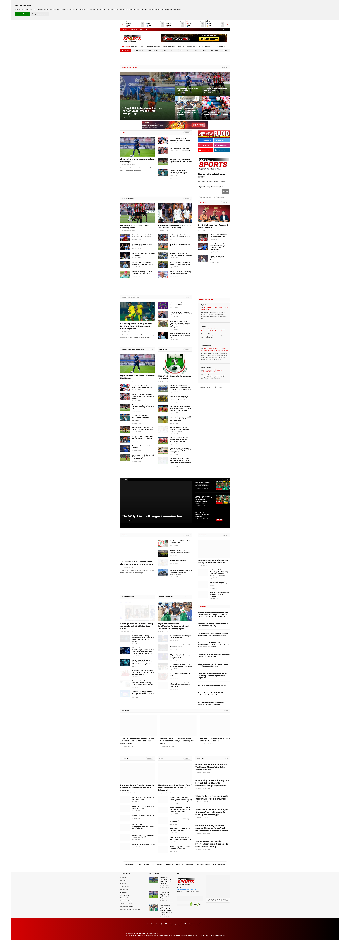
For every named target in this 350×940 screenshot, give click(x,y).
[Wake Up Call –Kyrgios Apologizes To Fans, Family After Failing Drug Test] (163, 656)
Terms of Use (124, 886)
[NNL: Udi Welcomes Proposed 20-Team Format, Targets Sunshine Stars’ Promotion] (163, 419)
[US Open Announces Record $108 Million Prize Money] (163, 647)
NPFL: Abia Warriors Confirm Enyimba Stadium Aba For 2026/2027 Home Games (179, 439)
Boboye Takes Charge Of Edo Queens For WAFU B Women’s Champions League (179, 429)
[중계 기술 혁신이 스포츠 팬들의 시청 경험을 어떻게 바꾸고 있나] (125, 799)
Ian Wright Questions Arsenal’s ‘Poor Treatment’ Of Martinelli (180, 236)
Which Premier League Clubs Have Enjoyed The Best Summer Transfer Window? (181, 572)
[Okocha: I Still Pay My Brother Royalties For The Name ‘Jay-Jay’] (163, 314)
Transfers (180, 46)
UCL (181, 50)
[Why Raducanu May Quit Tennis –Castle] (163, 676)
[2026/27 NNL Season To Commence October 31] (175, 364)
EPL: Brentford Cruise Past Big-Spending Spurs (216, 89)
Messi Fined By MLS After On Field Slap (180, 245)
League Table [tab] (205, 387)
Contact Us (124, 880)
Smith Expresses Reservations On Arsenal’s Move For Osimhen (211, 704)
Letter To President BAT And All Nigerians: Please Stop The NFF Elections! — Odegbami (180, 809)
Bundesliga (214, 50)
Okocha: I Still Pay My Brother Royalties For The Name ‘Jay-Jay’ (181, 313)
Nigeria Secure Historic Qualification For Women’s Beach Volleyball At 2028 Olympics (187, 111)
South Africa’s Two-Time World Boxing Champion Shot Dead (213, 561)
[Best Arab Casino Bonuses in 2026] (125, 846)
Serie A (204, 50)
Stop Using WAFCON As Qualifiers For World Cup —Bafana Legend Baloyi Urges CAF (136, 326)
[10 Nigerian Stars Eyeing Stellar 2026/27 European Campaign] (125, 439)
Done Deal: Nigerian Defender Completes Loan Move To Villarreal (214, 656)
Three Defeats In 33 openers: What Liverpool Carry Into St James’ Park (136, 563)
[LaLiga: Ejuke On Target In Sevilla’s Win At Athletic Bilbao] (216, 108)
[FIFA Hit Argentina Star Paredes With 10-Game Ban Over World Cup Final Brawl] (163, 264)
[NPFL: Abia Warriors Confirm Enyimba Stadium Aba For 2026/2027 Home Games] (163, 440)
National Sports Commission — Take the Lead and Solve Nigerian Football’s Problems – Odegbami (181, 799)
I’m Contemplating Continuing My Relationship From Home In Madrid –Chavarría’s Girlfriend (219, 572)
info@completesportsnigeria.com (186, 889)
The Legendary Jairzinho (178, 560)
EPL (187, 50)
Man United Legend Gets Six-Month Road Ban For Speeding (219, 594)
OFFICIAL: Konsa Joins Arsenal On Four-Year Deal (213, 226)
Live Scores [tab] (218, 387)
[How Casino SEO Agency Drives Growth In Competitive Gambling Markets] (125, 693)
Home (128, 46)
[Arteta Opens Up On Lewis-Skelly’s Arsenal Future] (203, 237)
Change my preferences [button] (40, 14)
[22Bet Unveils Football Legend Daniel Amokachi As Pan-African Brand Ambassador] (138, 725)
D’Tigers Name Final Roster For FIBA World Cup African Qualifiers (181, 665)
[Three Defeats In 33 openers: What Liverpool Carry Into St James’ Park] (137, 549)
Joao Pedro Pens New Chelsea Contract (142, 447)
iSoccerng (190, 865)
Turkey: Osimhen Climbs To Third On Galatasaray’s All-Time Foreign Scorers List (143, 457)
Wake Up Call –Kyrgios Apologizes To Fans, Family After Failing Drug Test (180, 656)
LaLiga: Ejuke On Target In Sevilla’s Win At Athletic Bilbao (216, 113)
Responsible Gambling (127, 907)
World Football (168, 46)
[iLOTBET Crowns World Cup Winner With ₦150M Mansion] (218, 725)
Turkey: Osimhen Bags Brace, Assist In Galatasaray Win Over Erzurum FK (214, 330)
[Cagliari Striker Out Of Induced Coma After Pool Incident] (203, 584)
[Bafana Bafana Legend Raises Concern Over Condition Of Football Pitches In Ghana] (125, 274)
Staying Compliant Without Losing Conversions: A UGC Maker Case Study (136, 626)
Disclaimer (123, 892)
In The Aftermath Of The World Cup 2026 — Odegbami (180, 829)
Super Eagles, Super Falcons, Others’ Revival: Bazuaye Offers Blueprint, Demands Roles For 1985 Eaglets (180, 324)
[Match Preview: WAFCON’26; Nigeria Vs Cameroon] (223, 516)
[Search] (226, 29)
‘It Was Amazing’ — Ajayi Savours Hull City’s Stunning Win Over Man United (181, 161)
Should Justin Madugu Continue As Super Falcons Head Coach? (203, 484)
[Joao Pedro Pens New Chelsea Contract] (125, 448)
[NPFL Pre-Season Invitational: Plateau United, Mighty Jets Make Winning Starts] (163, 450)
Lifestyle (179, 865)
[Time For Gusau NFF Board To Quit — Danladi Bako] (163, 543)
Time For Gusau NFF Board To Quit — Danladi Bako (181, 542)
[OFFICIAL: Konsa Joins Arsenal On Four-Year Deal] (214, 213)
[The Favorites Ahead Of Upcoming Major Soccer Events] (163, 553)
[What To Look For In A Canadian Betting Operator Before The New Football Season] (125, 827)
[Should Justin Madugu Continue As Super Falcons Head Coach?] (223, 485)
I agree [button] (18, 14)
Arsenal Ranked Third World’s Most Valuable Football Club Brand (211, 694)
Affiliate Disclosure (126, 904)
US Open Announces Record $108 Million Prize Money (180, 646)
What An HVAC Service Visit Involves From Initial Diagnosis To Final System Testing (211, 844)
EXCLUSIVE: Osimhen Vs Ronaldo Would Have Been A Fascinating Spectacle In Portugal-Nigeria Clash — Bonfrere (213, 614)
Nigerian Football (137, 46)
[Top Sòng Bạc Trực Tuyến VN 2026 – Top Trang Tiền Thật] (125, 837)
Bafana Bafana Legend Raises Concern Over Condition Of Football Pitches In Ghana (142, 272)
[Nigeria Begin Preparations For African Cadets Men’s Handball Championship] (163, 685)
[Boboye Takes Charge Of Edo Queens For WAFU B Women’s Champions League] (163, 429)
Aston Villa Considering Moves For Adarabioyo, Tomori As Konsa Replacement (217, 246)
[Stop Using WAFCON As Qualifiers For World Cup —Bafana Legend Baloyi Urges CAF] (137, 311)
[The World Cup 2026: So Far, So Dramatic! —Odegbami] (163, 849)
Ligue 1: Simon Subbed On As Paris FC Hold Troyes (187, 89)
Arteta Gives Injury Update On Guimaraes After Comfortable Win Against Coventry (142, 236)
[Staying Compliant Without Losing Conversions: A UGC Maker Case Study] (137, 611)
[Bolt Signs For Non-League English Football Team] (125, 255)
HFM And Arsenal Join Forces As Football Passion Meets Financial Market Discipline (143, 672)
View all (224, 67)
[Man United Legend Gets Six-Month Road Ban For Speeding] (203, 594)
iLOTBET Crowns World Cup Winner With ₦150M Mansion (216, 739)
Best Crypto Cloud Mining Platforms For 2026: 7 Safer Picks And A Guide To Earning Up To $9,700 (143, 638)
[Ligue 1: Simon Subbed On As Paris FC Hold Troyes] (188, 84)
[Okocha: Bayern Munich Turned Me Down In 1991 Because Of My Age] (163, 335)
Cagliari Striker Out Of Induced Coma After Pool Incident (218, 584)
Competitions (190, 46)
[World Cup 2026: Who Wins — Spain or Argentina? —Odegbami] (163, 839)
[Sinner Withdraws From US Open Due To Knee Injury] (163, 638)
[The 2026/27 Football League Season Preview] (156, 502)
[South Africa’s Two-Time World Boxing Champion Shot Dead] (214, 549)
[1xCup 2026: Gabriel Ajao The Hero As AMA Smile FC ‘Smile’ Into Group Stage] (147, 96)
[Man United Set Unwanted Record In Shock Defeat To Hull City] (175, 213)
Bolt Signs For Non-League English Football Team (143, 254)
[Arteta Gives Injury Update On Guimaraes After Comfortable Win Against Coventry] (125, 237)
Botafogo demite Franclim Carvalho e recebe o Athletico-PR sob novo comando (137, 787)
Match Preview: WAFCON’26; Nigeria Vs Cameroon (203, 514)
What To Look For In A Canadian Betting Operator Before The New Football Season (143, 826)
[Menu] (123, 46)
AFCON (173, 50)
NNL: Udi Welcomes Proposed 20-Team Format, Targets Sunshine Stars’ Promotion (181, 419)
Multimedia (209, 46)
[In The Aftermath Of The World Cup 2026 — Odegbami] (163, 830)
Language (219, 46)
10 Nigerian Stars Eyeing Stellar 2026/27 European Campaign (142, 437)
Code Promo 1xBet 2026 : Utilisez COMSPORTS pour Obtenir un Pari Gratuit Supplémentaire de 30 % (214, 645)
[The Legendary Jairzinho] (163, 562)
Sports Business (203, 865)
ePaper (141, 29)
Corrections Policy (126, 901)
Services (133, 29)
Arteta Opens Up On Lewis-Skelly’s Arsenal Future (219, 236)
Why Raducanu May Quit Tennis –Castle (180, 674)
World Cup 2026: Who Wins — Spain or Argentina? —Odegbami (180, 838)
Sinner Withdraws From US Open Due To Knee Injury (180, 637)
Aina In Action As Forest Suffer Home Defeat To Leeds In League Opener (180, 150)
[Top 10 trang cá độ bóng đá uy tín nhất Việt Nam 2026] (125, 808)
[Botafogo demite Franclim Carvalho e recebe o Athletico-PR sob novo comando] (137, 772)
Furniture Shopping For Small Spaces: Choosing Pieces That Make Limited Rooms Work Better (211, 828)
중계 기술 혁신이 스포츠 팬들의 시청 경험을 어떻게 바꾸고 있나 (143, 798)
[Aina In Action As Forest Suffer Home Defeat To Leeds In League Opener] (163, 150)
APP (147, 29)
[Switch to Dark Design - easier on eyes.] (224, 29)
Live (200, 46)
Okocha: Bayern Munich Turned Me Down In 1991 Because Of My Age (180, 335)
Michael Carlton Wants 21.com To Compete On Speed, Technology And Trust (177, 741)
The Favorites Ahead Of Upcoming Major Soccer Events (180, 551)
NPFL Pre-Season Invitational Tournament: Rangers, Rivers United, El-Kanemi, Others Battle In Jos (180, 461)
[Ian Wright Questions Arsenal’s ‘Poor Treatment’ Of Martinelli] (163, 237)
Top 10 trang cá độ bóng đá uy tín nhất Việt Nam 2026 (143, 807)
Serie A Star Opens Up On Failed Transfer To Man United (218, 258)
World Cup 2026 (153, 50)
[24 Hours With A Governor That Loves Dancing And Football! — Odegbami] (163, 820)
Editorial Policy (124, 898)
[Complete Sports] (132, 38)
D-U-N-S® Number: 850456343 (130, 910)
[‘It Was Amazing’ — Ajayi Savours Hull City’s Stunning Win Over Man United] (163, 161)
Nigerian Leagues (153, 46)
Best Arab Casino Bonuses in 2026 (143, 844)
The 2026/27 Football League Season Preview (152, 516)
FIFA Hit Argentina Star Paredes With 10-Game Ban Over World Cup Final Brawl (180, 263)
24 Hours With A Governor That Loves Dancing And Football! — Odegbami (180, 820)
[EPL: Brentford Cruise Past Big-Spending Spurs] (216, 84)
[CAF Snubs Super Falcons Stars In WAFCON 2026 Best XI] (163, 305)
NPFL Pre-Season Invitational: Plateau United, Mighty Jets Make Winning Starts (181, 450)
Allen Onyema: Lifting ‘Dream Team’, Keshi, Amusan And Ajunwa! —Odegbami (175, 787)
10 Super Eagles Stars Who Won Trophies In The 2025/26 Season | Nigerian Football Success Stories (204, 499)
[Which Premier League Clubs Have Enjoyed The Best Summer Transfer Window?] (163, 572)
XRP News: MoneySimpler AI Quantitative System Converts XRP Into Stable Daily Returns (142, 662)
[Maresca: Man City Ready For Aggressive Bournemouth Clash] (125, 264)
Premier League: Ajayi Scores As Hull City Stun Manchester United (143, 428)
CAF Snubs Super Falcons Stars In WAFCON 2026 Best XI (181, 304)
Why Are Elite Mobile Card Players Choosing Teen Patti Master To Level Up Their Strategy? (211, 812)
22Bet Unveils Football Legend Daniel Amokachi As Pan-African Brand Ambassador (137, 741)
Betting (125, 29)
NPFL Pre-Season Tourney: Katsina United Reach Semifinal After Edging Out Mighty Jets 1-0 (180, 387)
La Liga (195, 50)
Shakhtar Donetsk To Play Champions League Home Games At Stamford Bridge (181, 254)
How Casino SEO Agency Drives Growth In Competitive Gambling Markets (143, 693)
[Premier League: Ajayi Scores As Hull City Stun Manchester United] (125, 429)
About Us (123, 877)
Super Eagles (138, 50)
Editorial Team (124, 889)
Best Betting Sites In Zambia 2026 (143, 816)
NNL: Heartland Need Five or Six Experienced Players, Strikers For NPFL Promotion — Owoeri (180, 408)
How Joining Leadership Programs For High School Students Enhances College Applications (212, 783)
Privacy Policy (124, 895)
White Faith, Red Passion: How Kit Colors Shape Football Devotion (211, 797)
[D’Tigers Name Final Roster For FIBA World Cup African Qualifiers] (163, 666)
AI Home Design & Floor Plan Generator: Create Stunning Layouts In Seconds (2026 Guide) (143, 682)
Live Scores (125, 50)
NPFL (165, 50)
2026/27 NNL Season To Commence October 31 (174, 377)
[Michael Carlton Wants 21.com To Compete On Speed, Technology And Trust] (178, 725)
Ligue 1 (225, 50)
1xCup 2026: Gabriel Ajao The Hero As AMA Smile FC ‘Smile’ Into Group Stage (142, 111)
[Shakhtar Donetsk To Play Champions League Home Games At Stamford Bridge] (163, 255)
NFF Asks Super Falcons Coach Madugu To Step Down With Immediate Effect (213, 634)
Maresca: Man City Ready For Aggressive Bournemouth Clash (142, 263)
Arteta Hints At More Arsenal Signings (212, 685)
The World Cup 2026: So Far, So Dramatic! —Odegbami (180, 848)
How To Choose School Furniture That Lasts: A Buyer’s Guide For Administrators (211, 767)
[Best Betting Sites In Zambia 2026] (125, 818)
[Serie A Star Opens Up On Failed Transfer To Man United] (203, 258)
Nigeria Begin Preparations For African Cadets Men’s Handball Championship (180, 684)
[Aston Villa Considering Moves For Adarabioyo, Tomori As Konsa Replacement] (203, 246)
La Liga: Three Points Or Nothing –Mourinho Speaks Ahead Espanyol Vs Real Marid (180, 272)
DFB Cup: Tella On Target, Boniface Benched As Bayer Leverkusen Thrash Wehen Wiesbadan (179, 173)
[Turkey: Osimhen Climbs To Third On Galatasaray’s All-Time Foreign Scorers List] (125, 457)
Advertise (123, 883)
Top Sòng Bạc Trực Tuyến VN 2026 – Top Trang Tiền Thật (143, 836)
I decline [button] (26, 14)
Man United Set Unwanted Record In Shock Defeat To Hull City (174, 226)
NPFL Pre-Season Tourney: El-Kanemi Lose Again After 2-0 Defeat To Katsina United (179, 398)
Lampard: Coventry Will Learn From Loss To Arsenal (142, 245)
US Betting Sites (219, 865)
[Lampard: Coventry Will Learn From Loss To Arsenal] (125, 246)
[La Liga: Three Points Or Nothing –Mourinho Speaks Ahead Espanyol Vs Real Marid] (163, 274)
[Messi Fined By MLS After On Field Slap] (163, 246)
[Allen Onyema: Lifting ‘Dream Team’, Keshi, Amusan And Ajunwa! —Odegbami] (175, 772)
